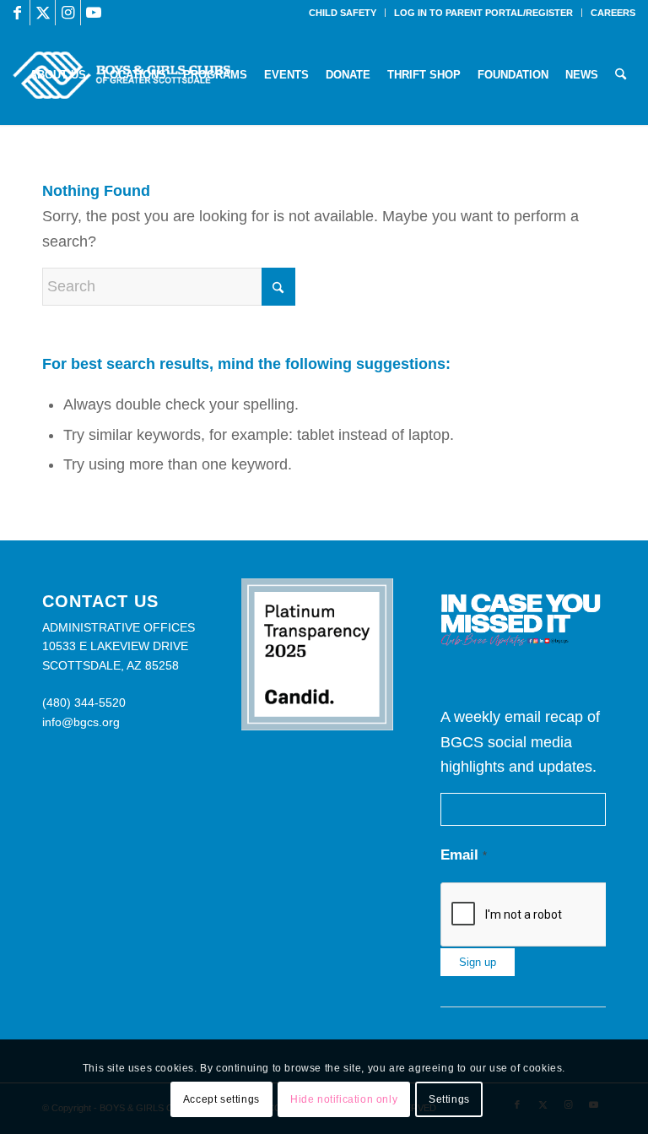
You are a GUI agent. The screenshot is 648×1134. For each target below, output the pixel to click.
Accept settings (221, 1099)
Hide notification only (343, 1099)
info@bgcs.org (81, 722)
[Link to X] (42, 12)
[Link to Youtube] (93, 12)
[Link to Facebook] (17, 12)
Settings (449, 1099)
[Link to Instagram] (68, 12)
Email (463, 855)
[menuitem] (343, 12)
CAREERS (613, 13)
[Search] (620, 75)
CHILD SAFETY (342, 13)
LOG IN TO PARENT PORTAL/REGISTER (483, 13)
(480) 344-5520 (84, 702)
